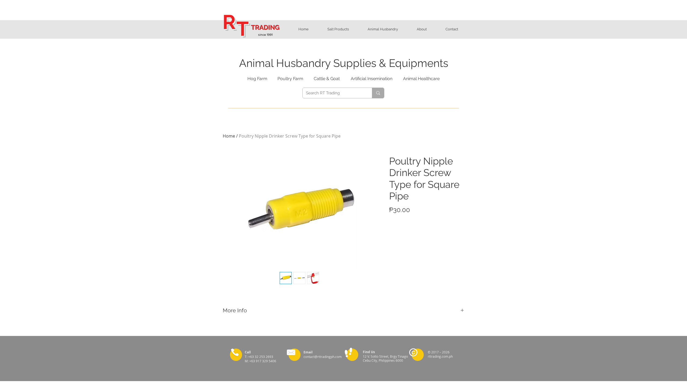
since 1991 (265, 35)
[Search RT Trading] (378, 93)
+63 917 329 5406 (263, 361)
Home (229, 136)
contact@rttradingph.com (323, 356)
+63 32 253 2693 (261, 356)
